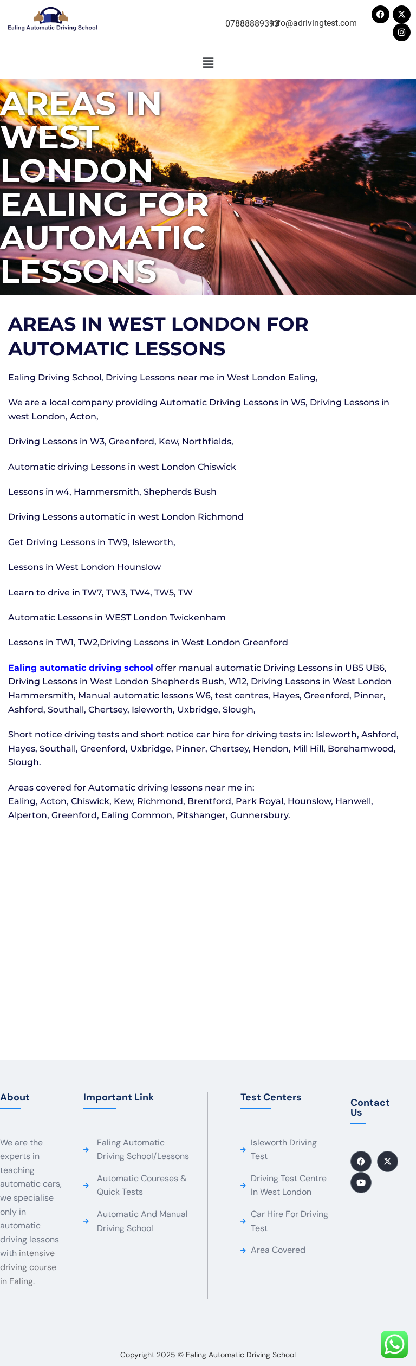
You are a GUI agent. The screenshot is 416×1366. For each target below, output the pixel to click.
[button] (208, 63)
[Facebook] (380, 14)
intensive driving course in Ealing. (28, 1266)
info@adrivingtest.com (313, 23)
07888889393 (252, 23)
